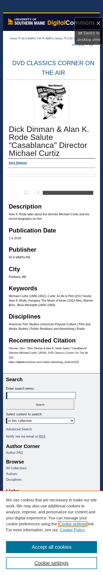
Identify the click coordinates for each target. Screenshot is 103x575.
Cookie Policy (72, 530)
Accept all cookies (52, 547)
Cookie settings (72, 524)
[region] (51, 533)
